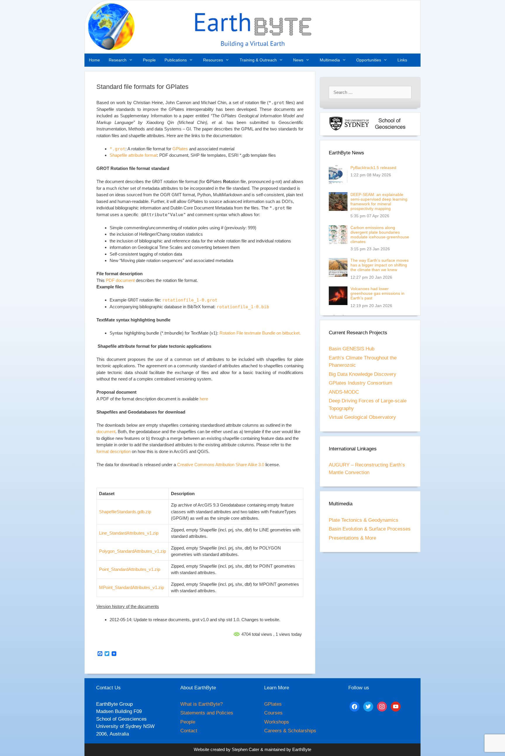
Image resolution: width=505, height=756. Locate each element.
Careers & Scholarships (290, 730)
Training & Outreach (258, 60)
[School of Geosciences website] (390, 129)
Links (402, 60)
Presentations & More (352, 538)
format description (113, 451)
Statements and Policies (206, 713)
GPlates (180, 148)
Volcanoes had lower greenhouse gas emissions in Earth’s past (377, 293)
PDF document (120, 280)
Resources (213, 60)
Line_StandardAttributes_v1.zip (128, 533)
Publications (176, 60)
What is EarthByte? (201, 704)
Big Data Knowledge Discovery (362, 374)
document (105, 431)
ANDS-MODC (344, 392)
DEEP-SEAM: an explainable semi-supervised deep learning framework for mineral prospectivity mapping (378, 201)
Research (118, 60)
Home (94, 60)
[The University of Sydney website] (349, 129)
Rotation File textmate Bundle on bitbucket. (260, 332)
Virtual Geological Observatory (362, 417)
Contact (188, 730)
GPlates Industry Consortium (360, 383)
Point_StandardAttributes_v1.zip (129, 569)
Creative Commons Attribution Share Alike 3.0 (220, 464)
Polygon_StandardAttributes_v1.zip (132, 551)
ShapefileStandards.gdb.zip (125, 511)
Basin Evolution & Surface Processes (370, 529)
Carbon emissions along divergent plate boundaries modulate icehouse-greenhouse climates (379, 234)
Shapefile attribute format (133, 155)
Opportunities (368, 60)
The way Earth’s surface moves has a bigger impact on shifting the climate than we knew (379, 265)
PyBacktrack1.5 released (373, 167)
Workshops (276, 722)
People (149, 60)
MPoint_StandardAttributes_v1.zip (131, 587)
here (204, 398)
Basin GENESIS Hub (351, 349)
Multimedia (330, 60)
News (298, 60)
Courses (273, 713)
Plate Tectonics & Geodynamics (363, 520)
